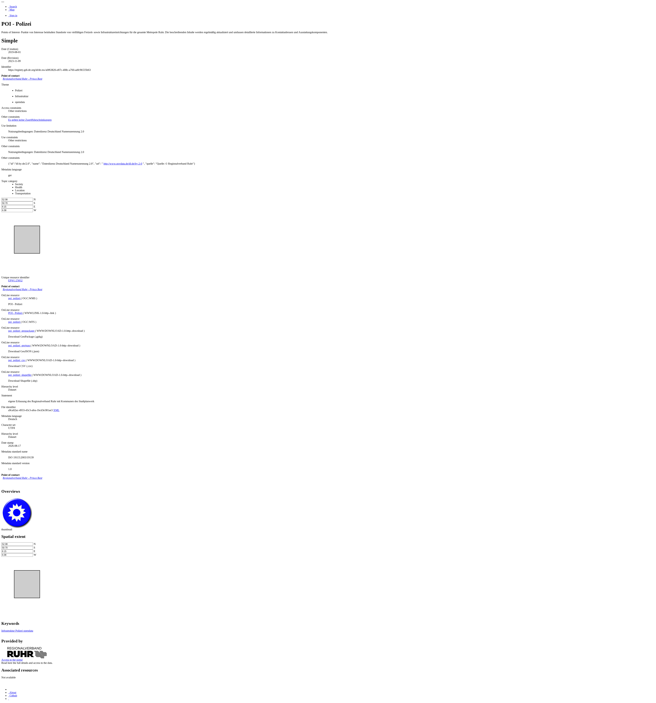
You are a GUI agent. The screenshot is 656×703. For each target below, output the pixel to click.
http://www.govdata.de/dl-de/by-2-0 (123, 163)
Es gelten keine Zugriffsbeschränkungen (30, 119)
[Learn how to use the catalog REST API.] (8, 698)
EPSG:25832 (15, 280)
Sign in (13, 15)
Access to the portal (12, 659)
